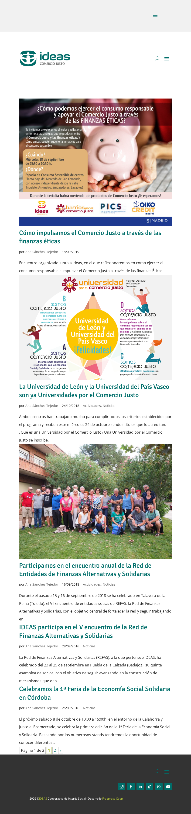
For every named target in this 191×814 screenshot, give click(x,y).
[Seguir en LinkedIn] (140, 786)
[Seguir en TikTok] (149, 786)
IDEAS (43, 799)
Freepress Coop (112, 799)
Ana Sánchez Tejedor (41, 252)
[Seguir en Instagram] (121, 786)
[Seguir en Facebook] (131, 786)
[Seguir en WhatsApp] (159, 786)
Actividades (92, 405)
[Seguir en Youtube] (168, 786)
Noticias (109, 405)
